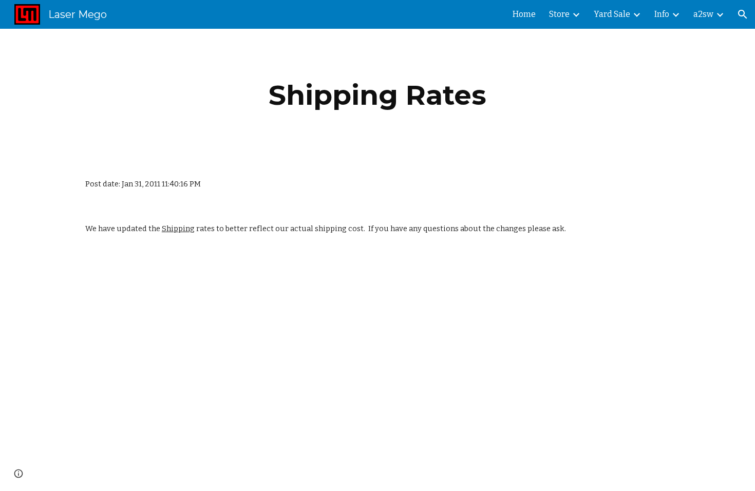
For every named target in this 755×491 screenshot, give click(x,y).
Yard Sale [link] (612, 14)
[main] (377, 95)
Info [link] (661, 14)
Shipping (178, 228)
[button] (742, 14)
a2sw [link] (703, 14)
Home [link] (524, 14)
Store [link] (559, 14)
